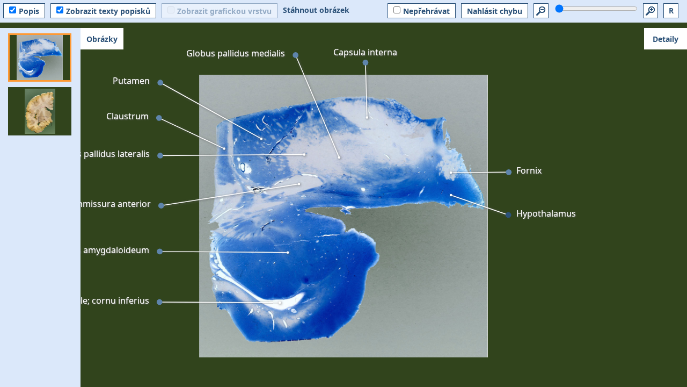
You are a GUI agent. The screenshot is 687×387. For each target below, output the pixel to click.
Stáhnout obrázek (316, 10)
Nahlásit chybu (494, 11)
